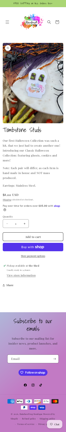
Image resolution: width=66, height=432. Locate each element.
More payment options (33, 255)
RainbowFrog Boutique (31, 414)
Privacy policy (45, 424)
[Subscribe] (54, 359)
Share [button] (10, 285)
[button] (7, 22)
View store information (21, 275)
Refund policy (29, 418)
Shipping (7, 199)
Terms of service (26, 424)
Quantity (8, 216)
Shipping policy (47, 418)
